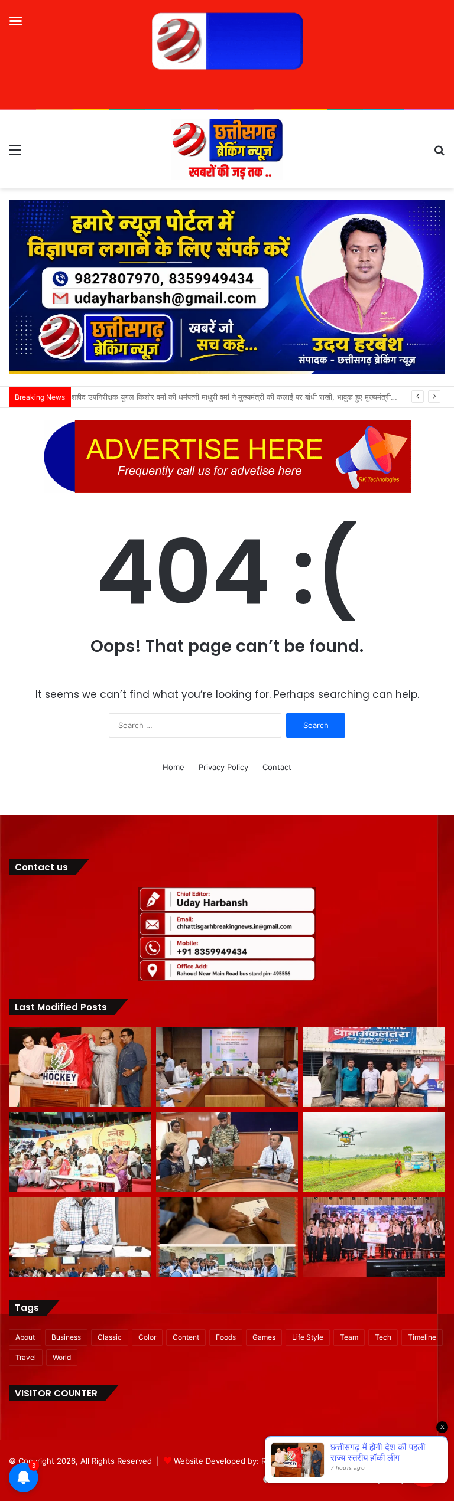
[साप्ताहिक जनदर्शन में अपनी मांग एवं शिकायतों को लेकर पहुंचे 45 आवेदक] (227, 1152)
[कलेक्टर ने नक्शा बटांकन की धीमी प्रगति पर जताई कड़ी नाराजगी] (80, 1237)
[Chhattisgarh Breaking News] (227, 149)
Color (147, 1337)
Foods (226, 1337)
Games (263, 1337)
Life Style (307, 1337)
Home (173, 767)
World (62, 1357)
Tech (383, 1337)
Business (66, 1337)
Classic (110, 1337)
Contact (276, 767)
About (25, 1337)
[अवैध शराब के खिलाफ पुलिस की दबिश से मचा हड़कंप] (374, 1067)
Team (349, 1337)
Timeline (422, 1337)
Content (186, 1337)
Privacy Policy (223, 767)
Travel (25, 1357)
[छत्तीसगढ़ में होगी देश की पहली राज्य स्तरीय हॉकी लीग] (80, 1067)
